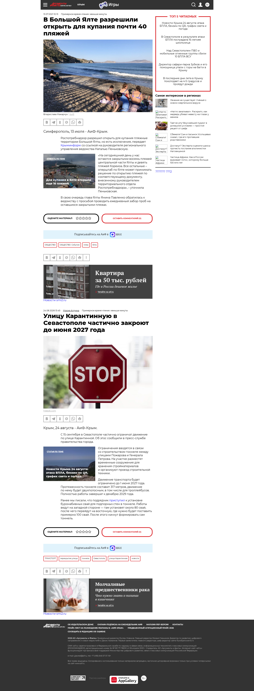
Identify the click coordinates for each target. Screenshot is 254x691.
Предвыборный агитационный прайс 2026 (151, 628)
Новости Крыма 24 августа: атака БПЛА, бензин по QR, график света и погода (183, 26)
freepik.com (49, 410)
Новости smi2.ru (54, 300)
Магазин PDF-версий (157, 624)
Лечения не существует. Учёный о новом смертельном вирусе (188, 101)
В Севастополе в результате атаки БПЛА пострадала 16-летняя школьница (183, 39)
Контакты (177, 624)
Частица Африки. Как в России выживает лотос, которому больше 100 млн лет (189, 160)
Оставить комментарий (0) (127, 218)
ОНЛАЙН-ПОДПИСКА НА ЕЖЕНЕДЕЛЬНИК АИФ (119, 624)
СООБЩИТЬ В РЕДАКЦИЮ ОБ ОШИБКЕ (86, 632)
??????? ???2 (163, 171)
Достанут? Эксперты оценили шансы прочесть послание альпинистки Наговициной (190, 148)
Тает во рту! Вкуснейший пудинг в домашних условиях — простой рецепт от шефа (188, 126)
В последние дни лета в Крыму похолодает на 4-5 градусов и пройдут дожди (183, 81)
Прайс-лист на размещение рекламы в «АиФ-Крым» (96, 628)
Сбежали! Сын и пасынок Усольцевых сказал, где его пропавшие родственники (190, 137)
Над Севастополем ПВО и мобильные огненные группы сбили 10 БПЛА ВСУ (183, 53)
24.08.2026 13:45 (51, 310)
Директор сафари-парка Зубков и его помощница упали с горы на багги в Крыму (183, 67)
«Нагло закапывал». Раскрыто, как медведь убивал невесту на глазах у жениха (189, 114)
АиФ (71, 114)
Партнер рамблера (97, 678)
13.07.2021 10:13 (50, 14)
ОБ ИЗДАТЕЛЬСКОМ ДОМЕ (80, 624)
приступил (117, 500)
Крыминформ (71, 145)
